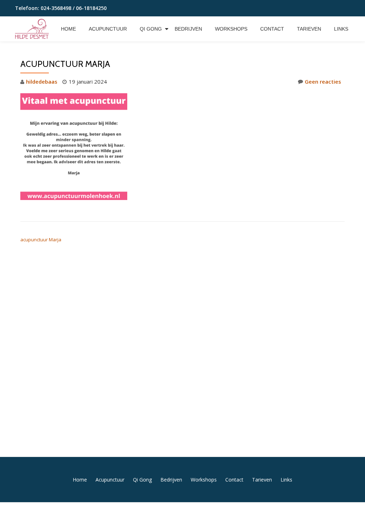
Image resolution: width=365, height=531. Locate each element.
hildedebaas (41, 81)
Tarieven (309, 29)
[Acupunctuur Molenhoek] (33, 28)
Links (341, 29)
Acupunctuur (108, 29)
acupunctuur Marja (40, 239)
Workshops (231, 29)
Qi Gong (151, 29)
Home (68, 29)
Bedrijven (188, 29)
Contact (272, 29)
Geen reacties (323, 81)
